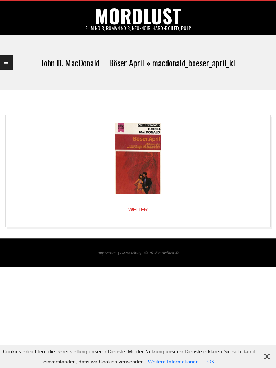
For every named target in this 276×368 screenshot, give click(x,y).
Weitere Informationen (173, 361)
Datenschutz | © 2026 (139, 253)
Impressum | (108, 253)
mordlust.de (168, 253)
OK (211, 361)
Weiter (138, 209)
